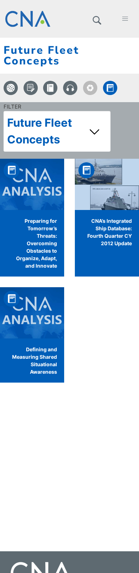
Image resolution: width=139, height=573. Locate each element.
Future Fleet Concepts (39, 131)
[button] (97, 19)
